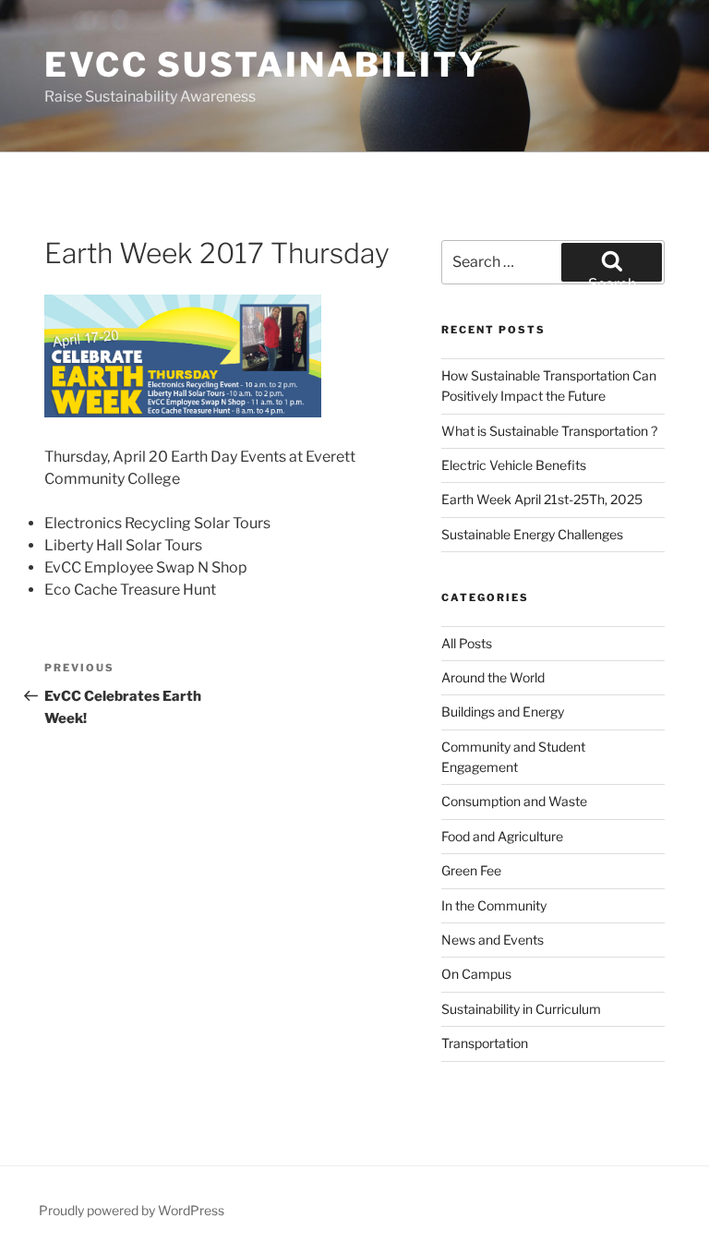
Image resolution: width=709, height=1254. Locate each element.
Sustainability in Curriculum (521, 1009)
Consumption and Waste (514, 801)
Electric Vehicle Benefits (515, 465)
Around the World (493, 677)
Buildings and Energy (502, 711)
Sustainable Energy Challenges (532, 534)
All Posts (466, 643)
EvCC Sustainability (265, 64)
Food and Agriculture (502, 836)
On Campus (476, 974)
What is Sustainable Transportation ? (549, 431)
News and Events (492, 939)
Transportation (484, 1043)
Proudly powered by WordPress (131, 1210)
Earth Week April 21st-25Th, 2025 (542, 499)
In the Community (494, 905)
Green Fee (471, 870)
